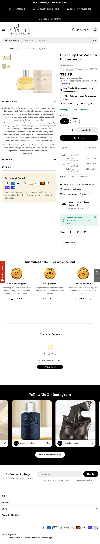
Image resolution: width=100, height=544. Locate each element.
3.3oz (75, 121)
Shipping (63, 78)
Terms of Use (74, 480)
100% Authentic (69, 184)
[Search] (94, 40)
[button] (3, 2)
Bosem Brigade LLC (9, 534)
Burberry (69, 69)
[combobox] (50, 40)
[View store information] (94, 205)
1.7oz (65, 121)
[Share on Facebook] (70, 232)
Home (4, 48)
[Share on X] (78, 232)
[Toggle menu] (3, 29)
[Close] (95, 217)
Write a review (50, 367)
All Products (14, 48)
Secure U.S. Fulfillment (72, 189)
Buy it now (79, 138)
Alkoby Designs (46, 537)
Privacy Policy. (86, 480)
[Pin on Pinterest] (85, 232)
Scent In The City (15, 537)
